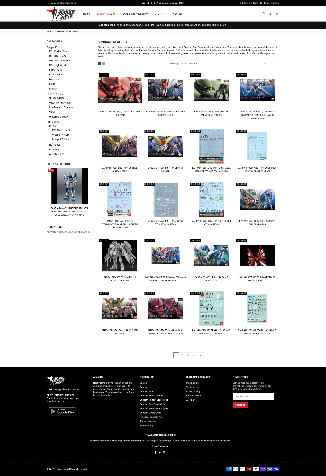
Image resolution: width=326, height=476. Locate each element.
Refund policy (146, 425)
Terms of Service (148, 421)
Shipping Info (193, 383)
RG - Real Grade (57, 56)
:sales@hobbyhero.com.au (65, 389)
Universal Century (59, 116)
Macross (54, 79)
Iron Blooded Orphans (61, 107)
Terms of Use (193, 387)
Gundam (144, 387)
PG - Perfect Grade (59, 51)
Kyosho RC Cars (60, 134)
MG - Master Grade (59, 60)
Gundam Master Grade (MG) (154, 408)
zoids (52, 84)
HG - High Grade (58, 65)
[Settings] (270, 13)
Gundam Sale (146, 391)
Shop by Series (55, 94)
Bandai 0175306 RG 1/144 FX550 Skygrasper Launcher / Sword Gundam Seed (257, 114)
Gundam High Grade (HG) (152, 395)
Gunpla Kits (53, 47)
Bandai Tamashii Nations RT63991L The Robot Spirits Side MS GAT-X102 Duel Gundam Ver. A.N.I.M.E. (69, 211)
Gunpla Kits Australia (134, 13)
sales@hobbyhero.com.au (64, 3)
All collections (56, 154)
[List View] (103, 63)
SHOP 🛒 (160, 13)
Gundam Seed (57, 98)
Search (143, 383)
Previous (48, 194)
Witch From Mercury (60, 102)
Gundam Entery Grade (150, 412)
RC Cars (53, 126)
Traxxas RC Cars (61, 130)
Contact (177, 13)
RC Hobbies (53, 122)
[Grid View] (99, 63)
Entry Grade (55, 70)
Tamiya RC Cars (60, 139)
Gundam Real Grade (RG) (152, 404)
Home (86, 13)
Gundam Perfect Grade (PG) (154, 400)
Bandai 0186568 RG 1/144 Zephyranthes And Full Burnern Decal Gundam (119, 224)
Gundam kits (56, 74)
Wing (52, 112)
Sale (51, 170)
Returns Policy (193, 395)
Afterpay (190, 400)
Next (92, 194)
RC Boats (54, 149)
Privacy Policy (193, 391)
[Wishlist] (276, 13)
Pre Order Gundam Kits (151, 417)
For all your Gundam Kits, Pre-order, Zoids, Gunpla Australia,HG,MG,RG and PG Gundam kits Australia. (163, 25)
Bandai (53, 88)
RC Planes (54, 144)
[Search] (264, 13)
